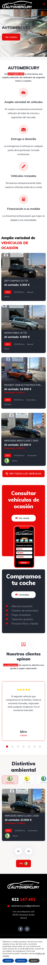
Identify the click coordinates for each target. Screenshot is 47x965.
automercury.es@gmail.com (25, 905)
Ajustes (34, 961)
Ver (21, 863)
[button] (7, 746)
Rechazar (21, 961)
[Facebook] (20, 929)
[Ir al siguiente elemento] (28, 851)
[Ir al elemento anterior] (18, 851)
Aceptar (8, 961)
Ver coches (11, 37)
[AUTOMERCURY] (17, 5)
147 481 (23, 899)
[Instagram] (27, 929)
